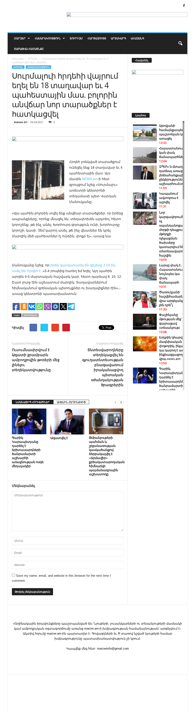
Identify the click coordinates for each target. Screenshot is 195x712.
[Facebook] (184, 5)
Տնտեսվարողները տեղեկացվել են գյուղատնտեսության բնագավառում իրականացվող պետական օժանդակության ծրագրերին (102, 367)
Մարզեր (20, 38)
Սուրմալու (30, 315)
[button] (180, 43)
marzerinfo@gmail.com (113, 648)
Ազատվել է (59, 438)
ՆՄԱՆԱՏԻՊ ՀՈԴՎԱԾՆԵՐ (33, 402)
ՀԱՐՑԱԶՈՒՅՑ (97, 38)
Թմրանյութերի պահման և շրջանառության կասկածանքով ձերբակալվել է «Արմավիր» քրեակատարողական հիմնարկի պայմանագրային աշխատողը (107, 455)
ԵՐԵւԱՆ (18, 67)
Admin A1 (20, 122)
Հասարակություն (48, 38)
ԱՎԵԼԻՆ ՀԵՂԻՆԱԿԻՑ (71, 402)
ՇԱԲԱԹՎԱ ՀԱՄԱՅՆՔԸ (29, 48)
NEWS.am (90, 179)
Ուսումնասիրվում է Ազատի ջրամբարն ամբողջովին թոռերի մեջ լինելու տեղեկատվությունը (35, 359)
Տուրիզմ (76, 38)
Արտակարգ (118, 38)
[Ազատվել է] (67, 421)
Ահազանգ (137, 38)
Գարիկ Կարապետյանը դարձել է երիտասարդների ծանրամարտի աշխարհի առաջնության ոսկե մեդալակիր (28, 451)
